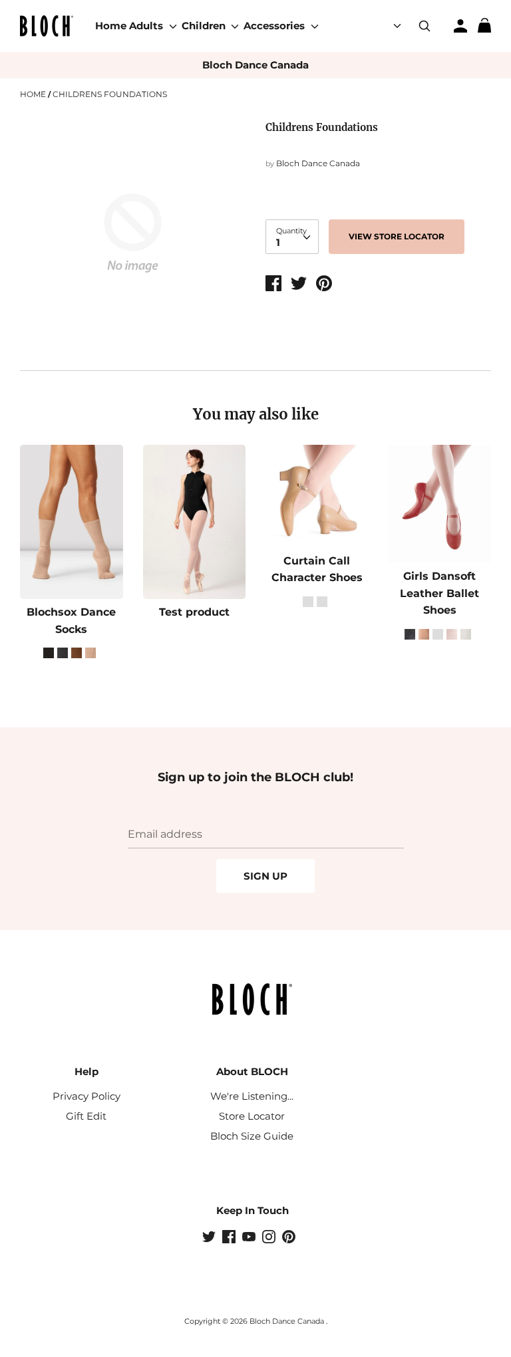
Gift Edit (86, 1116)
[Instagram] (270, 1238)
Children (205, 25)
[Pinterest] (290, 1238)
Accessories (275, 25)
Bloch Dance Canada (255, 65)
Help (86, 1071)
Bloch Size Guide (251, 1136)
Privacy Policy (86, 1096)
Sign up (265, 876)
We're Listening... (251, 1096)
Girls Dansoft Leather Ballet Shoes (439, 593)
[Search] (424, 26)
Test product (194, 612)
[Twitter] (210, 1238)
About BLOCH (252, 1071)
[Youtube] (250, 1238)
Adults (147, 25)
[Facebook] (230, 1238)
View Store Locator (396, 236)
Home (110, 25)
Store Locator (252, 1116)
